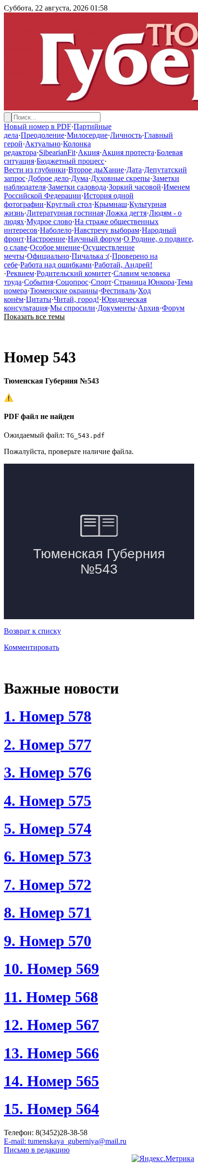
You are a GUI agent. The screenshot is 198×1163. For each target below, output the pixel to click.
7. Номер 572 (47, 884)
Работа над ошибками (56, 265)
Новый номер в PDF (37, 126)
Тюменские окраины (64, 291)
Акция (88, 152)
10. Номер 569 (51, 968)
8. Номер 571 (47, 912)
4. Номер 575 (47, 800)
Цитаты (38, 299)
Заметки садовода (77, 187)
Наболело (56, 230)
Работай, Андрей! (123, 265)
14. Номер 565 (51, 1081)
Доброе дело (48, 178)
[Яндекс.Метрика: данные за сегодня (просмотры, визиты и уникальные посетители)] (163, 1158)
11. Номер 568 (51, 997)
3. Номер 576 (47, 772)
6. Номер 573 (47, 856)
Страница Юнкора (144, 282)
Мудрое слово (49, 221)
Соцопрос (72, 282)
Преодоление (42, 135)
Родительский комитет (74, 273)
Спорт (101, 282)
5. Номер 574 (47, 828)
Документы (117, 308)
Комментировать (31, 647)
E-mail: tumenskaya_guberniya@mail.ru (65, 1141)
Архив (149, 308)
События (38, 282)
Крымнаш (110, 204)
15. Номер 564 (51, 1108)
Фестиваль (118, 291)
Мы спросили (72, 308)
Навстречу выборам (106, 230)
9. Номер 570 (47, 940)
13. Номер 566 (51, 1053)
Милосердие (87, 135)
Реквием (20, 273)
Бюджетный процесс (70, 161)
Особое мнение (55, 247)
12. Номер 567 (51, 1024)
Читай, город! (76, 299)
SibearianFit (57, 152)
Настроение (45, 239)
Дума (79, 178)
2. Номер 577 (47, 744)
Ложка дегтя (126, 213)
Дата (134, 170)
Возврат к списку (32, 631)
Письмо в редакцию (37, 1150)
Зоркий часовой (135, 187)
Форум (173, 308)
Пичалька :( (91, 256)
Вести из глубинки (35, 170)
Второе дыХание (96, 170)
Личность (126, 135)
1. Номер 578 (47, 716)
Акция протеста (128, 152)
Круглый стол (69, 204)
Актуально (43, 144)
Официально (48, 256)
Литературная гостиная (64, 213)
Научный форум (94, 239)
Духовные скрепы (120, 178)
